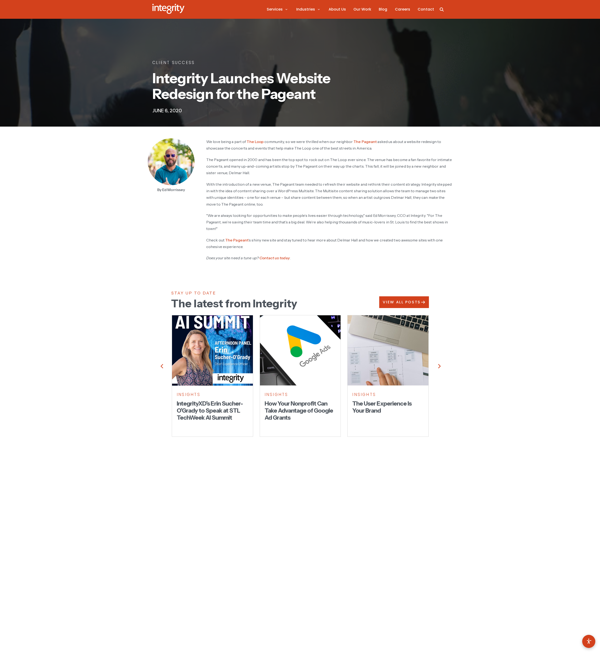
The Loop (255, 141)
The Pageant (365, 141)
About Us (337, 9)
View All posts (402, 302)
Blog (383, 9)
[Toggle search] (441, 9)
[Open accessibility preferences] (588, 641)
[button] (278, 9)
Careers (402, 9)
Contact (426, 9)
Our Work (362, 9)
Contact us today (274, 258)
